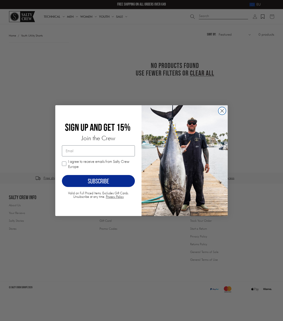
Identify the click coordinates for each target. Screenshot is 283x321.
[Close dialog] (222, 111)
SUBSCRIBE (98, 181)
